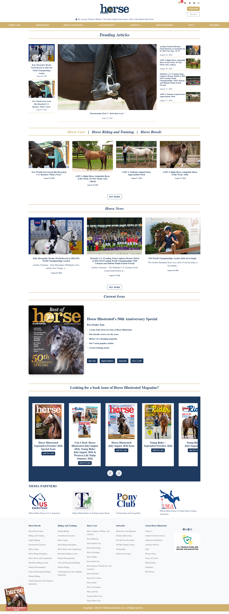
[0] (179, 2)
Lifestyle (135, 25)
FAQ (147, 549)
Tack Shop (107, 19)
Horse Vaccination (94, 587)
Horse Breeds (42, 25)
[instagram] (198, 3)
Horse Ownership (164, 25)
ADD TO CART (48, 453)
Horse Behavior (93, 539)
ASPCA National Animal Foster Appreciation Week (172, 95)
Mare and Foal (92, 591)
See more (114, 196)
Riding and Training (73, 25)
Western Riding (34, 576)
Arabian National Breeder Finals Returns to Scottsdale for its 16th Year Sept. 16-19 (172, 48)
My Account (82, 19)
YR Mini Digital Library (125, 544)
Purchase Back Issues (124, 535)
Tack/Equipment (106, 25)
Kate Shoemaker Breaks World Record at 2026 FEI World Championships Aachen (41, 69)
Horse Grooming (93, 552)
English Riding (34, 540)
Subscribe (193, 9)
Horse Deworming (94, 548)
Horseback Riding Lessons (38, 562)
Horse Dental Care (94, 543)
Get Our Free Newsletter (125, 540)
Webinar (99, 19)
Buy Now (92, 360)
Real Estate (149, 19)
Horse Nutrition (93, 573)
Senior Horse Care (94, 600)
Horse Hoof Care (93, 561)
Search (194, 14)
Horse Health (92, 557)
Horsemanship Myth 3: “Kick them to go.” (107, 113)
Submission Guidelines (153, 540)
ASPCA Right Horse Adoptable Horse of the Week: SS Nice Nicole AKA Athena (172, 62)
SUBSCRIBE (214, 25)
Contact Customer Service (155, 535)
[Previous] (110, 473)
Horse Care (14, 25)
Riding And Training (36, 535)
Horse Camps (34, 549)
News (190, 25)
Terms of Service (151, 558)
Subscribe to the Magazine (126, 531)
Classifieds (149, 567)
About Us (148, 531)
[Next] (119, 473)
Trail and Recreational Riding (40, 571)
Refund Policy (150, 562)
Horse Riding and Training (113, 131)
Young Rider (121, 549)
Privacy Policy (150, 553)
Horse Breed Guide (36, 531)
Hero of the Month (137, 19)
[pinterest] (194, 3)
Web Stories (149, 571)
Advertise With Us (152, 544)
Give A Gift (137, 360)
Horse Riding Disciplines (38, 553)
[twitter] (190, 3)
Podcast (91, 19)
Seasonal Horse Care (94, 596)
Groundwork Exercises (37, 544)
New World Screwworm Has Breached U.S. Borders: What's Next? (41, 104)
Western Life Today (123, 553)
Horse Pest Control (94, 578)
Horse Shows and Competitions (40, 558)
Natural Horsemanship (37, 567)
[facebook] (185, 3)
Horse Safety (92, 582)
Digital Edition (107, 360)
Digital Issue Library (120, 19)
